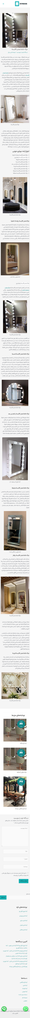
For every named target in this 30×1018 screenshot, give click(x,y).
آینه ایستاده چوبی (19, 953)
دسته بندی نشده (23, 995)
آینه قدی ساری (23, 921)
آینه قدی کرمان (23, 925)
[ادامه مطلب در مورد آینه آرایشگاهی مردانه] (14, 792)
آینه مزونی (24, 992)
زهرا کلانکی (24, 967)
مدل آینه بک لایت (15, 959)
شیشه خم (24, 998)
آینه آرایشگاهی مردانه (21, 809)
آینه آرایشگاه (23, 743)
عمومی (25, 1001)
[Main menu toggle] (3, 3)
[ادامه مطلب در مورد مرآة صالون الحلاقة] (14, 759)
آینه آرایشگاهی (23, 982)
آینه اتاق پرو (19, 948)
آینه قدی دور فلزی (19, 964)
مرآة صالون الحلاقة (22, 772)
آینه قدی (25, 985)
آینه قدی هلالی (23, 930)
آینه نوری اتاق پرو (23, 911)
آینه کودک (24, 989)
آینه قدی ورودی (23, 916)
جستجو (28, 894)
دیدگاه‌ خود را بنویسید (22, 52)
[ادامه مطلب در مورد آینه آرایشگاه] (14, 730)
